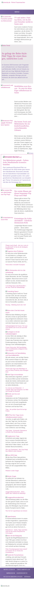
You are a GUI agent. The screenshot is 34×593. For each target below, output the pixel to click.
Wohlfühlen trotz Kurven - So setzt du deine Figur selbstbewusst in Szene (23, 89)
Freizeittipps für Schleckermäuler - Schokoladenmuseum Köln (23, 220)
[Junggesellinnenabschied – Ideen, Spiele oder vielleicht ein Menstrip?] (17, 498)
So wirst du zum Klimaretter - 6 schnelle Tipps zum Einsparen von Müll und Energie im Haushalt (17, 389)
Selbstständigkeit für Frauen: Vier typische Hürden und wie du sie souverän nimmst (17, 327)
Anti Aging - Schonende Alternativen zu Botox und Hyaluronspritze (16, 431)
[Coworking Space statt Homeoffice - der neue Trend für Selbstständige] (17, 291)
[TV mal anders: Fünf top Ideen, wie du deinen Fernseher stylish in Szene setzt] (7, 20)
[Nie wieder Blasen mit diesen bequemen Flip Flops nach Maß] (7, 193)
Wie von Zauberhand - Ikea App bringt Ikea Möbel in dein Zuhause (17, 450)
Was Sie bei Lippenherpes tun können (16, 511)
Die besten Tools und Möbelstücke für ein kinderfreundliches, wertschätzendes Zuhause (22, 126)
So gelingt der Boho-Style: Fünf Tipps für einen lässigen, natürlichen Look (14, 56)
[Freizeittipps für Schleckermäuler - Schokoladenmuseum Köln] (7, 219)
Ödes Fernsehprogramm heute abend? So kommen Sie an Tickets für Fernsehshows (16, 550)
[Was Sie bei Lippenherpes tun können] (17, 517)
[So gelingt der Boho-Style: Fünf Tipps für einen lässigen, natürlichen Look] (16, 47)
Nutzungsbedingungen (12, 576)
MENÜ (17, 12)
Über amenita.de (23, 569)
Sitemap (27, 576)
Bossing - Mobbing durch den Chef (16, 305)
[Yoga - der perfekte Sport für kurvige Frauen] (17, 416)
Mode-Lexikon (9, 569)
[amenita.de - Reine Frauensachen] (17, 5)
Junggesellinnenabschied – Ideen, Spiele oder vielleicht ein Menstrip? (16, 492)
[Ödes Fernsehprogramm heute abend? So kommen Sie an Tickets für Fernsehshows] (17, 555)
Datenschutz (22, 573)
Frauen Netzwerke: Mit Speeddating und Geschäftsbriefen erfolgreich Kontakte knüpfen (17, 349)
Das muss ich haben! (23, 185)
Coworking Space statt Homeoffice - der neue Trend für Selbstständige (16, 286)
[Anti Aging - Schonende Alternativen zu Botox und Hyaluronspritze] (17, 436)
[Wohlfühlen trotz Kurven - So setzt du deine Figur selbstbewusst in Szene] (7, 86)
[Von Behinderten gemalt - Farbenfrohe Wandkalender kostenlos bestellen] (17, 157)
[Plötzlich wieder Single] (17, 476)
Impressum (10, 573)
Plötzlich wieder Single (12, 470)
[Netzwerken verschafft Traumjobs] (17, 271)
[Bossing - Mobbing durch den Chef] (17, 312)
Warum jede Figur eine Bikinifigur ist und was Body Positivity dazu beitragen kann (17, 370)
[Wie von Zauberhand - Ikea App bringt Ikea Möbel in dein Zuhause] (17, 455)
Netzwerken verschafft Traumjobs (15, 264)
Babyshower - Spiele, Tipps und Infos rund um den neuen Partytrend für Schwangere (16, 531)
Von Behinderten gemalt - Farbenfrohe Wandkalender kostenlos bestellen (16, 162)
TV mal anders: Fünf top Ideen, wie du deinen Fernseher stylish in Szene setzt (23, 21)
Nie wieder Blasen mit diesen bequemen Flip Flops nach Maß (22, 193)
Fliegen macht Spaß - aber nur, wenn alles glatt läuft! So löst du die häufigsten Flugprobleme (17, 247)
